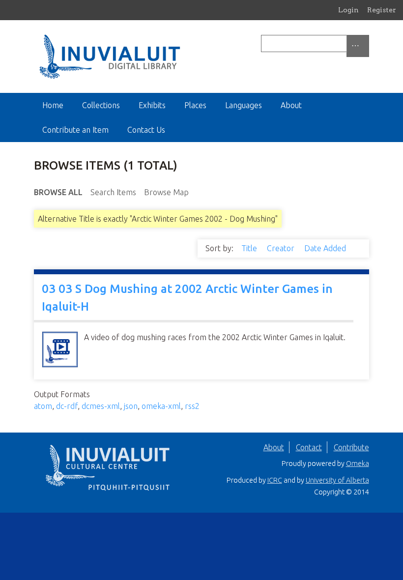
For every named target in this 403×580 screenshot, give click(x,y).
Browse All (58, 192)
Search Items (113, 192)
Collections (101, 105)
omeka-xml (161, 406)
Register (381, 10)
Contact (309, 447)
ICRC (274, 480)
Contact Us (146, 129)
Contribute (351, 447)
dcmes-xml (101, 406)
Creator (281, 248)
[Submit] (366, 43)
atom (43, 406)
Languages (243, 105)
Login (348, 10)
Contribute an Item (75, 129)
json (131, 406)
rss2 (192, 406)
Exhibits (152, 105)
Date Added (326, 248)
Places (195, 105)
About (291, 105)
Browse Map (166, 192)
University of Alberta (337, 480)
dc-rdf (67, 406)
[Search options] (357, 46)
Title (250, 248)
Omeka (357, 463)
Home (52, 105)
